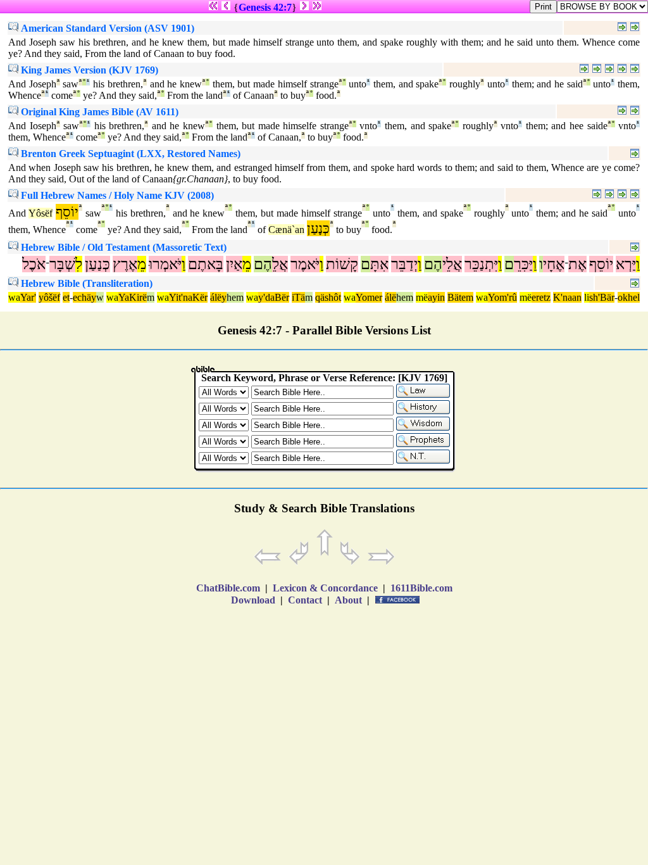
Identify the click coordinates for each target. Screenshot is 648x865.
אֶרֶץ (125, 264)
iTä (298, 297)
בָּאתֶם (205, 264)
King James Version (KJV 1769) (88, 70)
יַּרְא (626, 264)
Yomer (369, 297)
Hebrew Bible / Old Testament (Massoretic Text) (122, 247)
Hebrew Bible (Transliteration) (85, 283)
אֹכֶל (34, 264)
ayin (436, 297)
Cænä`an (286, 229)
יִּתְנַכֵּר (481, 264)
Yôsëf (40, 213)
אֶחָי (553, 264)
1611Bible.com (421, 588)
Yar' (28, 297)
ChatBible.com (228, 588)
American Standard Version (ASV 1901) (106, 28)
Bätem (460, 297)
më (422, 297)
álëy (218, 297)
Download (253, 600)
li (586, 297)
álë (390, 297)
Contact (305, 600)
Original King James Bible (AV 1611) (98, 111)
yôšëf (49, 297)
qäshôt (328, 297)
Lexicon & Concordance (325, 588)
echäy (84, 297)
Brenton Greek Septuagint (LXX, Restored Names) (129, 153)
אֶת (577, 264)
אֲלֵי (452, 264)
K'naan (567, 297)
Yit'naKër (188, 297)
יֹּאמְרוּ (165, 264)
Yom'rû (502, 297)
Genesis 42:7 (265, 7)
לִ (78, 264)
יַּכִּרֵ (523, 264)
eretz (541, 297)
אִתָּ (379, 264)
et (66, 297)
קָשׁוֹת (342, 264)
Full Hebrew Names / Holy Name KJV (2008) (116, 195)
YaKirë (132, 297)
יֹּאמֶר (305, 264)
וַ (638, 264)
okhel (629, 297)
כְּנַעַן (97, 264)
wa (14, 297)
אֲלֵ (280, 264)
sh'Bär (601, 297)
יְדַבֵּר (404, 264)
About (348, 600)
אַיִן (234, 264)
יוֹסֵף (601, 264)
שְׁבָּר (62, 264)
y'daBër (273, 297)
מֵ (246, 264)
